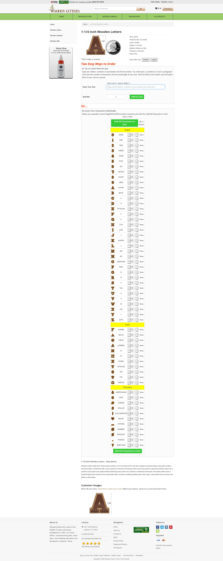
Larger (154, 60)
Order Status (155, 2)
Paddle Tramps (116, 555)
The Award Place (128, 555)
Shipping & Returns (120, 544)
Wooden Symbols (109, 16)
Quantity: (86, 97)
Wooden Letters (85, 16)
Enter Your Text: (89, 87)
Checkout (168, 9)
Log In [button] (170, 2)
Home (61, 16)
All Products (159, 16)
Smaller (145, 60)
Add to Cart (136, 97)
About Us (116, 530)
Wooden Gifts (134, 16)
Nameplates (139, 555)
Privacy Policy (118, 541)
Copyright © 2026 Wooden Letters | (104, 559)
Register (164, 2)
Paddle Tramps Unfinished (102, 555)
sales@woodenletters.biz (92, 538)
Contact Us (117, 534)
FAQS (115, 537)
